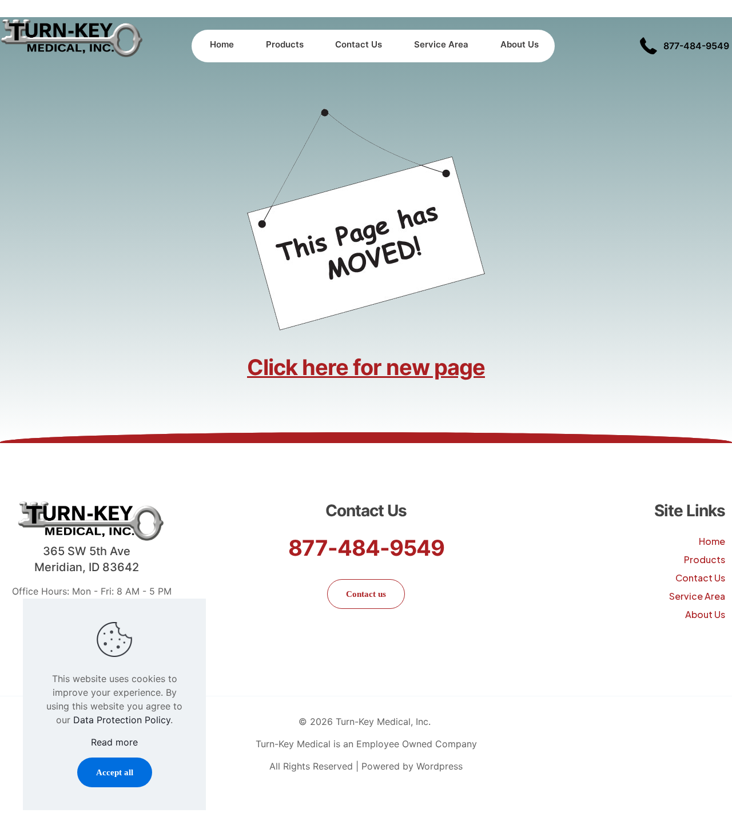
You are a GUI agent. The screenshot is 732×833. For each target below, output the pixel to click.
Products (704, 559)
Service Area (697, 596)
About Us (705, 614)
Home (712, 541)
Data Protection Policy (121, 720)
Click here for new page (366, 367)
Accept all (114, 772)
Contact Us (700, 578)
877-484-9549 (366, 548)
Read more (114, 742)
